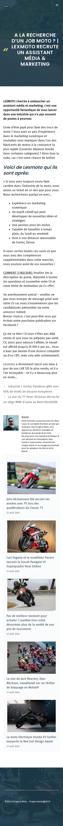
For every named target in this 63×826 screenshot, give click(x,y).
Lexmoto (9, 364)
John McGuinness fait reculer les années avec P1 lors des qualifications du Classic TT (28, 503)
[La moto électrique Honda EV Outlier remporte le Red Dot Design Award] (31, 730)
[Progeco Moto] (6, 5)
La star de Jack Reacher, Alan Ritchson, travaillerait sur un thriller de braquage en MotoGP (30, 683)
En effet (48, 286)
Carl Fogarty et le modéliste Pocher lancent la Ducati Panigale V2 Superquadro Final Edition (30, 562)
